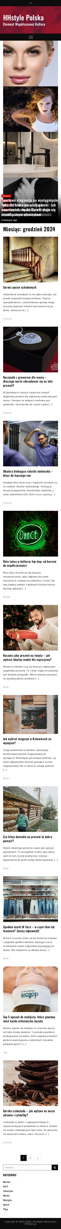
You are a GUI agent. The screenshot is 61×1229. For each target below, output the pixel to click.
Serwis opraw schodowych (20, 287)
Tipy (5, 1052)
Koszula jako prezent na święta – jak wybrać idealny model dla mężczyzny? (27, 657)
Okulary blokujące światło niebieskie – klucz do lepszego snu (28, 473)
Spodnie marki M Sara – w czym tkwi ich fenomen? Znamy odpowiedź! (29, 929)
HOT (5, 1186)
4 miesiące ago (9, 220)
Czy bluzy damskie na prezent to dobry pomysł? (27, 839)
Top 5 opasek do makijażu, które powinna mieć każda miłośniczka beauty (29, 1019)
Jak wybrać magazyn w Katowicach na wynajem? (27, 741)
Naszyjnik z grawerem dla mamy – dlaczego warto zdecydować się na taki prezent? (28, 381)
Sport (6, 1204)
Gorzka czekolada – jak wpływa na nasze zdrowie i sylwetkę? (29, 1113)
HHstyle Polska (23, 17)
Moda (6, 687)
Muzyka (6, 597)
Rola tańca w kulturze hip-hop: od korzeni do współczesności (29, 563)
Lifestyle (6, 196)
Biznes (6, 778)
